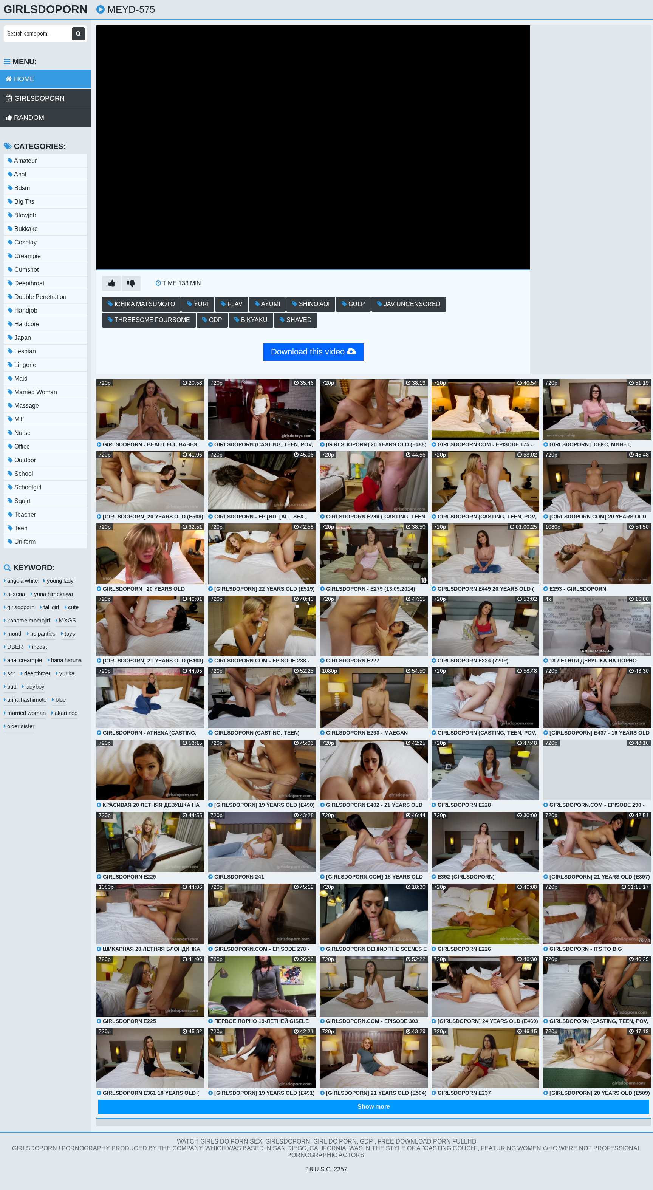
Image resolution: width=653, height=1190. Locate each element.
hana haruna (66, 660)
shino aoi (313, 304)
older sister (20, 726)
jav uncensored (411, 304)
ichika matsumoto (144, 304)
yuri (200, 304)
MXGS (66, 620)
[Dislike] (131, 283)
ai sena (15, 594)
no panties (42, 633)
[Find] (78, 33)
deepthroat (36, 673)
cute (73, 607)
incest (39, 647)
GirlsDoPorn (45, 9)
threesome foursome (151, 320)
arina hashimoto (26, 699)
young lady (59, 580)
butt (11, 686)
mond (13, 633)
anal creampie (24, 660)
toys (69, 633)
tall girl (50, 607)
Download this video (309, 351)
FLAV (234, 304)
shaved (298, 320)
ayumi (270, 304)
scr (10, 673)
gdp (214, 320)
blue (60, 699)
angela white (22, 580)
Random (28, 117)
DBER (14, 647)
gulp (356, 304)
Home (23, 79)
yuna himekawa (52, 594)
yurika (66, 673)
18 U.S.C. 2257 (326, 1169)
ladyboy (34, 686)
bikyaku (254, 320)
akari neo (65, 713)
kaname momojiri (28, 620)
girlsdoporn (20, 607)
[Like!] (111, 283)
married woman (26, 713)
